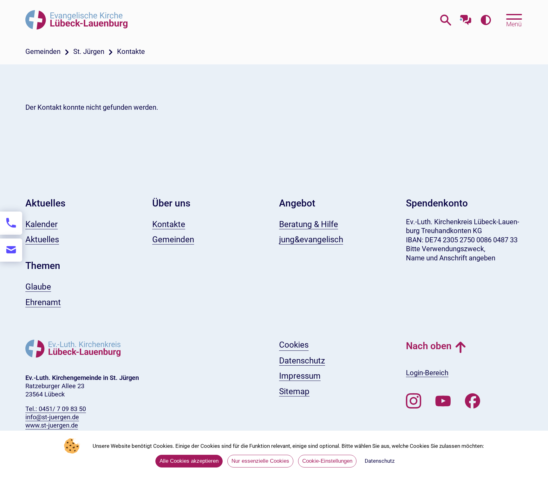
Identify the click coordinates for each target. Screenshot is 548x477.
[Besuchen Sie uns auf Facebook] (472, 401)
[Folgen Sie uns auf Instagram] (413, 401)
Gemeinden (43, 52)
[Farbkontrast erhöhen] (486, 20)
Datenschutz (380, 461)
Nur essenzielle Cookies (260, 461)
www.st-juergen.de (51, 425)
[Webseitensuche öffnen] (446, 20)
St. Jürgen (88, 52)
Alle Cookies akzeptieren (189, 461)
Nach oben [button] (429, 345)
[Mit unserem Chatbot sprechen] (466, 18)
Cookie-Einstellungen (327, 461)
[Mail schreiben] (11, 250)
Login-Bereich (427, 373)
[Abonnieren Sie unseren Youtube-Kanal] (443, 401)
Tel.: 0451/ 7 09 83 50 (55, 409)
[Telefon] (11, 223)
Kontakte (131, 52)
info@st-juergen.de (52, 417)
